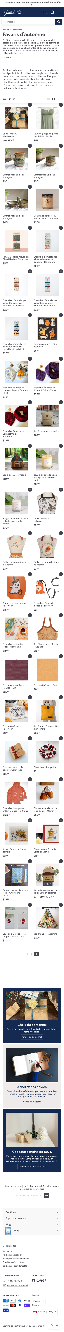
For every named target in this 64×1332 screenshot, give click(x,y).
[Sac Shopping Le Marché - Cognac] (47, 634)
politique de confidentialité (15, 1266)
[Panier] (52, 12)
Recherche (7, 1251)
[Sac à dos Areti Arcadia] (16, 463)
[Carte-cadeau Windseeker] (16, 124)
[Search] (58, 22)
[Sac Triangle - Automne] (47, 922)
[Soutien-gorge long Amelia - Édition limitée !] (47, 124)
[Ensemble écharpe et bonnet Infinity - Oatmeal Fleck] (16, 379)
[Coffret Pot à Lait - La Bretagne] (16, 165)
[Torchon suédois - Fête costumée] (47, 334)
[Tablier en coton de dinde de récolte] (47, 552)
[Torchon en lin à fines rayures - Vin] (16, 675)
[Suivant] (36, 954)
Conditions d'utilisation (13, 1262)
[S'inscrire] (48, 1321)
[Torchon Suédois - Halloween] (16, 716)
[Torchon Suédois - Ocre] (47, 674)
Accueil (6, 30)
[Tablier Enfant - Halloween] (47, 509)
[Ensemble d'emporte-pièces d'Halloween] (47, 593)
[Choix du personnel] (32, 1005)
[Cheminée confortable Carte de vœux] (47, 839)
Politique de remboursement (16, 1258)
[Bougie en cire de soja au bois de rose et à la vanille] (16, 510)
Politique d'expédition (12, 1255)
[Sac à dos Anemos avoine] (47, 420)
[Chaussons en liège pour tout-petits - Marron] (47, 798)
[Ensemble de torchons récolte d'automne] (16, 634)
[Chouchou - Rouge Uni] (47, 756)
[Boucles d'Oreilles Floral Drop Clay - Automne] (16, 924)
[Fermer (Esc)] (60, 1284)
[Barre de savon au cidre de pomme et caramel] (47, 880)
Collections (17, 30)
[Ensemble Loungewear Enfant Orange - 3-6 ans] (16, 798)
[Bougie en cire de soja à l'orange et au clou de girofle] (47, 466)
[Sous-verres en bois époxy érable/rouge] (16, 757)
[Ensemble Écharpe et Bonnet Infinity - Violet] (47, 378)
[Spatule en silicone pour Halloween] (16, 593)
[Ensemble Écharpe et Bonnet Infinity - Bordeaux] (16, 423)
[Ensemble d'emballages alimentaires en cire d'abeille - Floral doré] (47, 248)
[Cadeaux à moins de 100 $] (32, 1130)
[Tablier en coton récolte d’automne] (16, 552)
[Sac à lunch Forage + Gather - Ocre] (47, 716)
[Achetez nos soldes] (32, 1065)
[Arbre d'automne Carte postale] (16, 839)
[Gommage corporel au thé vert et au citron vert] (47, 206)
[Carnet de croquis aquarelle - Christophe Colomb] (16, 882)
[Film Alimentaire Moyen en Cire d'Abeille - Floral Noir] (16, 247)
